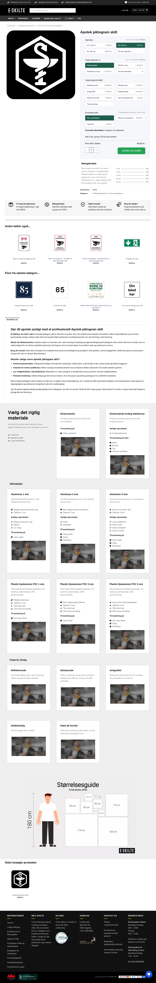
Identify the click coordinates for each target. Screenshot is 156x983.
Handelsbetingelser (15, 962)
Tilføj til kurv (131, 151)
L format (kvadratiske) (115, 193)
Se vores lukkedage (136, 961)
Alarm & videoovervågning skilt (24, 259)
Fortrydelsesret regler (15, 967)
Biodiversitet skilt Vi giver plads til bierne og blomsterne (96, 307)
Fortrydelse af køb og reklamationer (15, 944)
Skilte (11, 18)
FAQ (79, 18)
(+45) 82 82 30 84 (111, 925)
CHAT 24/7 (145, 2)
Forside (11, 26)
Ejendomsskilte (26, 26)
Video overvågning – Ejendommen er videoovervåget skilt (96, 260)
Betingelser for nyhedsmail (13, 952)
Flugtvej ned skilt (132, 259)
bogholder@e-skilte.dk (113, 944)
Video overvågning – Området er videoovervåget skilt (60, 260)
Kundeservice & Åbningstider (13, 933)
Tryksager (23, 18)
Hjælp (70, 18)
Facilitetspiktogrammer (49, 26)
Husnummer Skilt (60, 305)
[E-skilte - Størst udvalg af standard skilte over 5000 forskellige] (16, 10)
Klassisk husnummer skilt (24, 305)
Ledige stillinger (13, 927)
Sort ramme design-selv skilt (132, 305)
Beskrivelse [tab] (12, 320)
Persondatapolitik (14, 958)
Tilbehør (36, 18)
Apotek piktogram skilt (20, 895)
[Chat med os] (148, 974)
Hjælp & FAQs (13, 939)
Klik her (142, 40)
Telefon (127, 210)
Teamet (10, 923)
